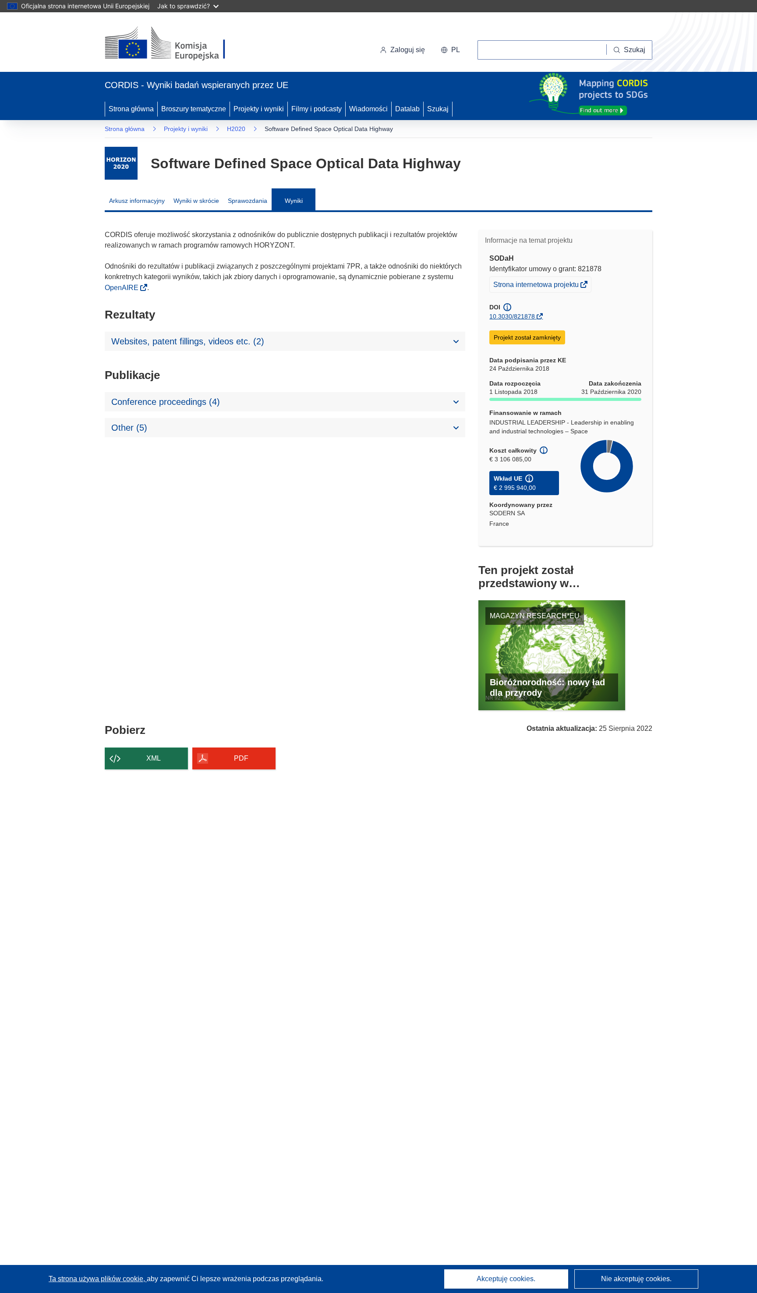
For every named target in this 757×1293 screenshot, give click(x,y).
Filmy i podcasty (316, 109)
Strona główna (131, 109)
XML (153, 758)
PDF (241, 758)
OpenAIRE (122, 287)
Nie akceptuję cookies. (636, 1278)
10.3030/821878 (512, 316)
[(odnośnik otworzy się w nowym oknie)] (175, 43)
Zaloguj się (407, 49)
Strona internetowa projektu (536, 286)
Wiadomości (368, 109)
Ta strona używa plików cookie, (98, 1278)
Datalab (407, 109)
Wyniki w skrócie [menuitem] (196, 200)
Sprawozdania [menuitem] (247, 200)
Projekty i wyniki (258, 109)
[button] (450, 50)
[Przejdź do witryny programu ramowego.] (121, 163)
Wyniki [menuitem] (294, 200)
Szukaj (438, 109)
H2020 (236, 128)
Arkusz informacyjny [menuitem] (137, 200)
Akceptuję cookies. (506, 1278)
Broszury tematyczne (193, 109)
